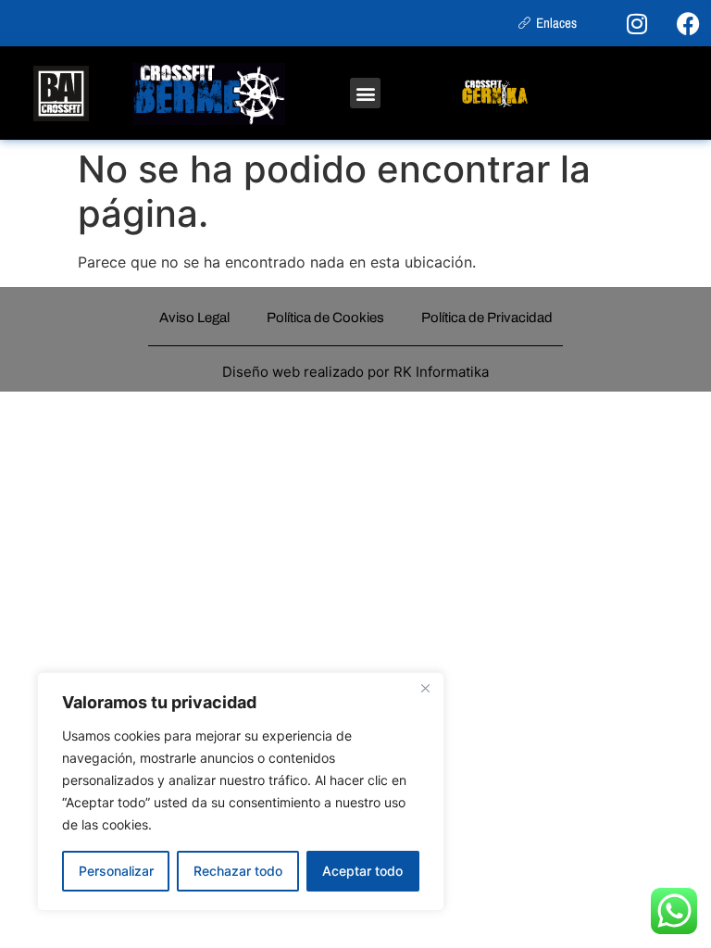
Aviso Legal (194, 317)
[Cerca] (425, 688)
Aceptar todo (362, 871)
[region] (240, 791)
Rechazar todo (237, 871)
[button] (365, 93)
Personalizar (116, 871)
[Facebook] (688, 23)
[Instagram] (637, 23)
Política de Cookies (325, 317)
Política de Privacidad (487, 317)
